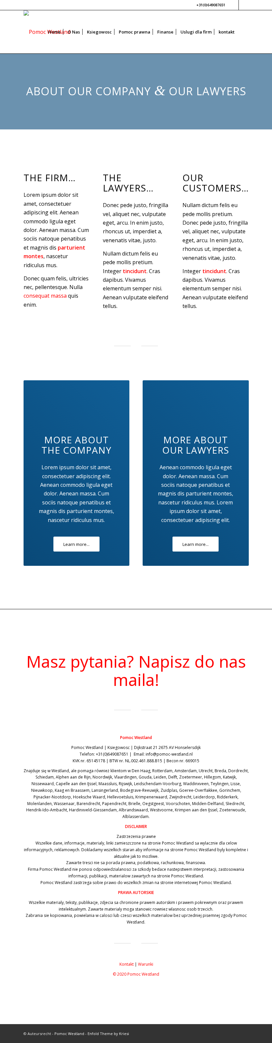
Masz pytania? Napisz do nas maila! (136, 670)
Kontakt (126, 964)
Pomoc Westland (69, 1033)
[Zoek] (243, 31)
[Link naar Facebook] (233, 5)
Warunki (145, 964)
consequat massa (45, 295)
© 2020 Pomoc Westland (136, 974)
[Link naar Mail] (244, 5)
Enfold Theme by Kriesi (108, 1033)
